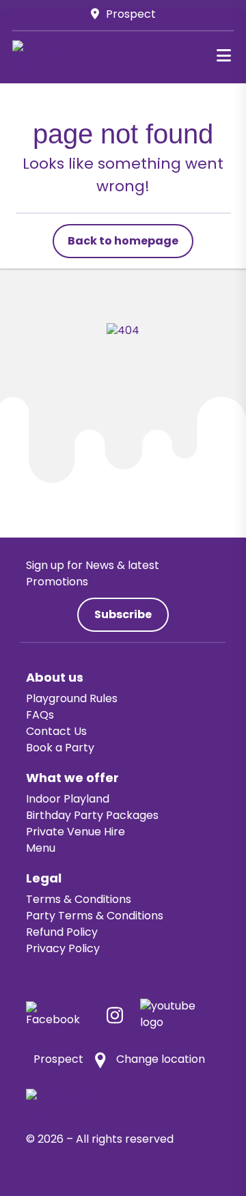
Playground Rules (72, 699)
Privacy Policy (63, 949)
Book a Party (60, 748)
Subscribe (123, 615)
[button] (223, 55)
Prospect (131, 15)
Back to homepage (123, 241)
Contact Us (56, 732)
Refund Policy (62, 933)
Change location (160, 1060)
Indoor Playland (67, 799)
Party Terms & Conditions (94, 916)
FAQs (40, 715)
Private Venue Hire (75, 832)
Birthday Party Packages (92, 816)
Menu (40, 849)
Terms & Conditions (78, 900)
